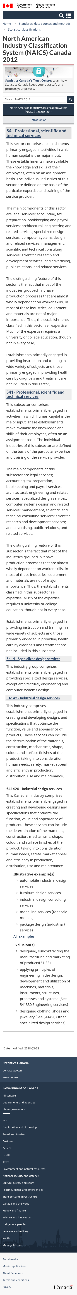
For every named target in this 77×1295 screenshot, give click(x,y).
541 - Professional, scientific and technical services (35, 394)
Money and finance (14, 1210)
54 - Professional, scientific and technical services (36, 133)
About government (14, 1109)
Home (7, 24)
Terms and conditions (16, 1280)
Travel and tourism (14, 1134)
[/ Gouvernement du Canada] (29, 6)
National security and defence (21, 1176)
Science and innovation (17, 1217)
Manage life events (14, 1245)
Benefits (8, 1148)
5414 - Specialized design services (33, 659)
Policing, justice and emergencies (23, 1189)
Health (7, 1155)
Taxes (6, 1162)
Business (8, 1141)
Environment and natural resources (24, 1169)
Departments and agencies (19, 1102)
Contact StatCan (12, 1070)
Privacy (7, 1287)
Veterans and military (15, 1231)
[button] (39, 15)
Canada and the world (16, 1203)
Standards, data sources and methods (45, 24)
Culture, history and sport (18, 1182)
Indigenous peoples (15, 1224)
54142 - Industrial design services (33, 698)
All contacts (9, 1095)
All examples (24, 936)
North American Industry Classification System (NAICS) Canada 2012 (38, 109)
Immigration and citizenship (20, 1127)
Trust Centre (10, 1077)
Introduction (38, 119)
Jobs (5, 1120)
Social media (10, 1259)
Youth (6, 1238)
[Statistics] (39, 72)
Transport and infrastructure (20, 1196)
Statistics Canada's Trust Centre (28, 80)
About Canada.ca (13, 1273)
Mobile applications (14, 1266)
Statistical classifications (24, 29)
